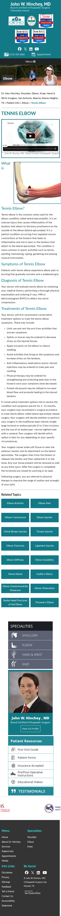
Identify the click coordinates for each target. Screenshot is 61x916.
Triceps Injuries (44, 531)
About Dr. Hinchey (11, 842)
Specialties (34, 830)
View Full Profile (30, 728)
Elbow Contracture (15, 517)
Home (5, 837)
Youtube (37, 49)
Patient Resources (26, 740)
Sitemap (6, 882)
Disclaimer (7, 872)
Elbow (7, 78)
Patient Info (13, 103)
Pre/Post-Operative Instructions (30, 773)
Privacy (5, 877)
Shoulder (29, 635)
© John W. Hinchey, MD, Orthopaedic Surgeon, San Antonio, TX (35, 882)
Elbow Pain (44, 503)
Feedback (6, 887)
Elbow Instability (44, 560)
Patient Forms (27, 757)
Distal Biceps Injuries (15, 531)
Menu (29, 61)
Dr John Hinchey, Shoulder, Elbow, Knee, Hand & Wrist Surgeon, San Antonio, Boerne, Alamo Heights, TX (30, 98)
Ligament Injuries (44, 545)
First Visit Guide (28, 749)
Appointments (9, 856)
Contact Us (7, 896)
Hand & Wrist (32, 655)
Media (5, 861)
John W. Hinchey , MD (30, 718)
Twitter (25, 49)
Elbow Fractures (15, 545)
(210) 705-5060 (17, 54)
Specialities (21, 626)
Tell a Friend (8, 891)
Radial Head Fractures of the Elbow (15, 602)
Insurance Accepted (30, 765)
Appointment (44, 54)
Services (6, 847)
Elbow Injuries (44, 517)
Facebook (20, 49)
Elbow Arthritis (15, 503)
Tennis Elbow (15, 574)
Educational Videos (30, 782)
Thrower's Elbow (44, 602)
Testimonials (31, 791)
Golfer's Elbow (44, 574)
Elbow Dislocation (45, 588)
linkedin (31, 49)
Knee (25, 664)
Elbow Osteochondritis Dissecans (15, 588)
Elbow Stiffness (15, 560)
